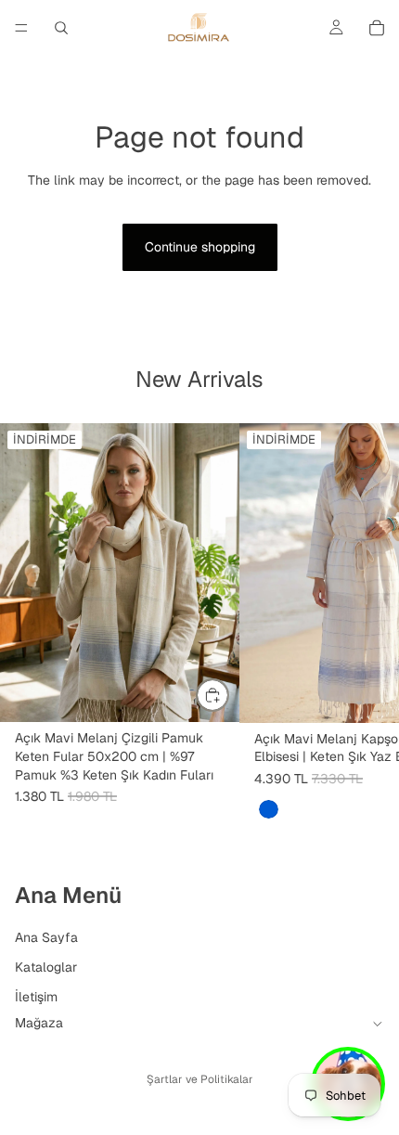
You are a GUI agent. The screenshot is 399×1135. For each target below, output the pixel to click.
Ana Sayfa (46, 937)
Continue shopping (200, 247)
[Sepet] (376, 27)
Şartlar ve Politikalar (200, 1079)
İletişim (36, 995)
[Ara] (61, 27)
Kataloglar (46, 966)
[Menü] (21, 27)
